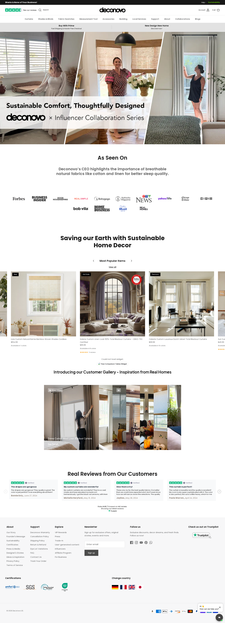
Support (155, 19)
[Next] (220, 88)
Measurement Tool (88, 19)
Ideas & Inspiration (15, 557)
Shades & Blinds (45, 19)
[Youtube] (141, 542)
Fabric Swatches (66, 19)
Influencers (60, 548)
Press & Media (13, 548)
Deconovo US (18, 611)
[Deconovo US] (112, 10)
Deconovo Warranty (40, 532)
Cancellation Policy (39, 536)
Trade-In (59, 540)
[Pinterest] (146, 542)
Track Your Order (38, 561)
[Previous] (5, 88)
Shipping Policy (37, 540)
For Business (61, 557)
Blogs (197, 19)
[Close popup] (219, 606)
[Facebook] (131, 542)
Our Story (11, 532)
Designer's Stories (15, 552)
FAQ (32, 552)
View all (112, 267)
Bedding (123, 19)
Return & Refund (38, 544)
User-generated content (67, 544)
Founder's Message (16, 536)
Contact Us (36, 557)
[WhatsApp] (150, 542)
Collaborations (182, 19)
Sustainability (214, 2)
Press (57, 536)
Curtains (29, 19)
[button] (111, 141)
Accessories (108, 19)
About (167, 19)
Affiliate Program (63, 552)
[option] (112, 88)
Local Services (139, 19)
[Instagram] (136, 542)
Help (203, 2)
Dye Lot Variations (39, 548)
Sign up (91, 552)
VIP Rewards (61, 532)
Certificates (12, 544)
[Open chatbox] (219, 617)
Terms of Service (15, 565)
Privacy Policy (13, 561)
